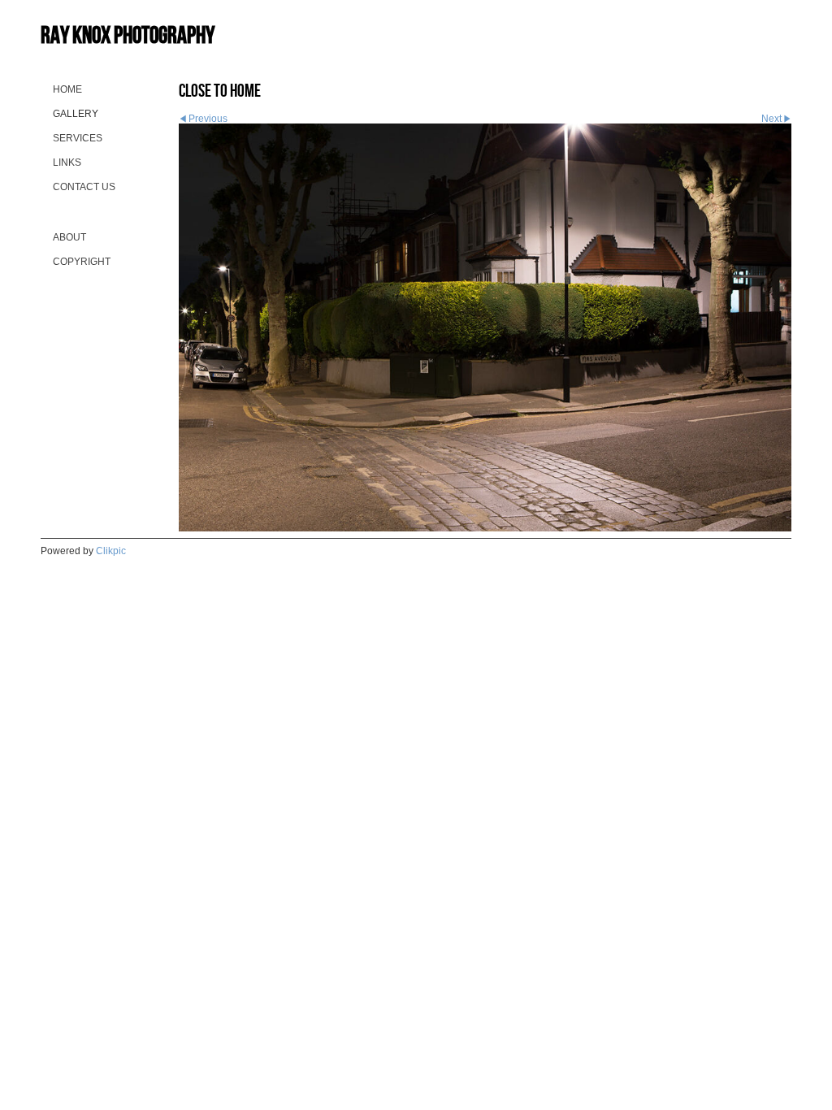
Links (67, 162)
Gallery (75, 113)
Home (67, 89)
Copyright (81, 261)
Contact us (84, 187)
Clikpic (111, 551)
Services (77, 138)
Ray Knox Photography (127, 34)
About (69, 237)
